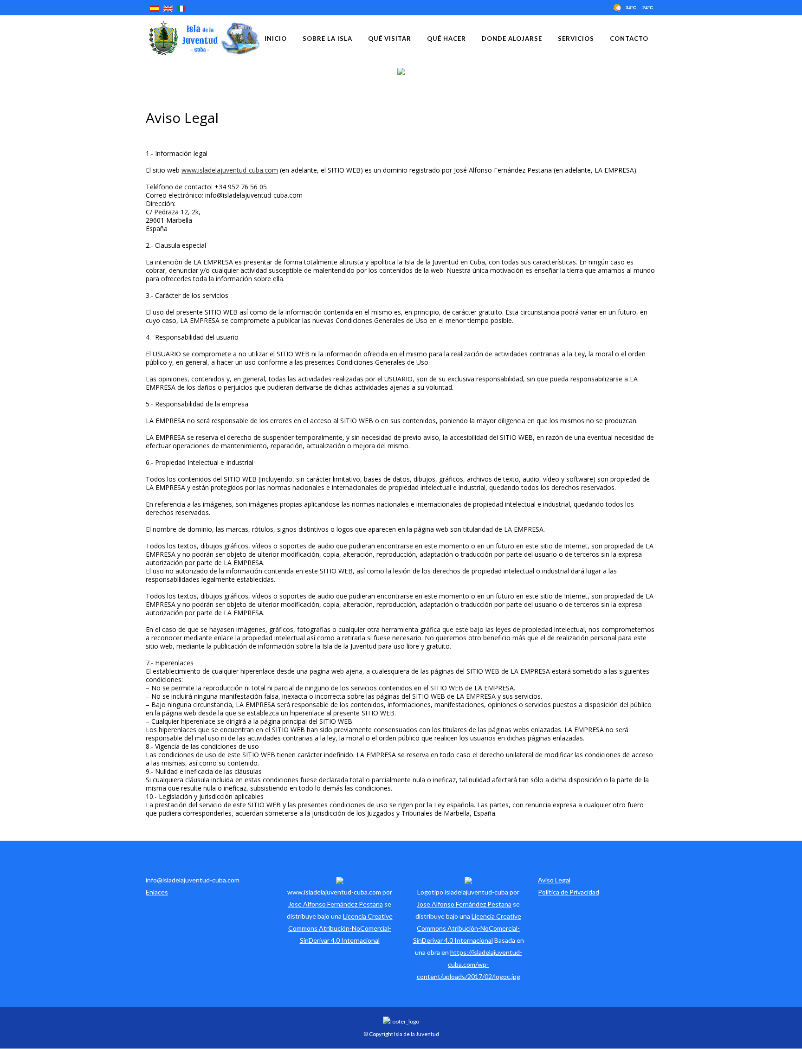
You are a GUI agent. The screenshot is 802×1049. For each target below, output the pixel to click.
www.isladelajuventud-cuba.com (229, 170)
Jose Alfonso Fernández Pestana (335, 904)
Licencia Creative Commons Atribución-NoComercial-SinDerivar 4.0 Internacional (340, 928)
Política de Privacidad (568, 892)
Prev (6, 71)
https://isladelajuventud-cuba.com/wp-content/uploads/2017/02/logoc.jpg (469, 964)
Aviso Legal (554, 880)
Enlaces (157, 892)
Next (796, 71)
